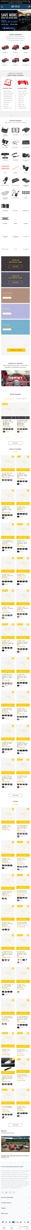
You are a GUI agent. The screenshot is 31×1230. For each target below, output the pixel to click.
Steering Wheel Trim (8, 96)
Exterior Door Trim (22, 93)
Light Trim (20, 102)
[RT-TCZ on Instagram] (10, 1191)
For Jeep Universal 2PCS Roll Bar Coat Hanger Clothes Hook (22, 891)
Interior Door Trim (7, 98)
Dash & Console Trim (8, 95)
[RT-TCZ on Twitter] (6, 1191)
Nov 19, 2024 (4, 1153)
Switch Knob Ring (7, 100)
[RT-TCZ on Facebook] (2, 1191)
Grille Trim (21, 98)
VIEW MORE (15, 451)
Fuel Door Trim (22, 95)
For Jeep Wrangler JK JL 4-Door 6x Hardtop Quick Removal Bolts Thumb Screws (7, 1017)
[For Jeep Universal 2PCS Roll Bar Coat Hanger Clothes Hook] (23, 879)
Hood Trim (21, 96)
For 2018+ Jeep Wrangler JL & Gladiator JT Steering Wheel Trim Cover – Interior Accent (8, 575)
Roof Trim (6, 104)
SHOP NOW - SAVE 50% (16, 349)
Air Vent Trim (6, 102)
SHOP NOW (15, 265)
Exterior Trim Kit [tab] (21, 398)
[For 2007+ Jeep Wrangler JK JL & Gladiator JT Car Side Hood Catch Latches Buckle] (23, 846)
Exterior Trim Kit (22, 91)
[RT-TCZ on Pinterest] (13, 1191)
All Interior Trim (7, 108)
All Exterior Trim (22, 108)
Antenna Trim (21, 106)
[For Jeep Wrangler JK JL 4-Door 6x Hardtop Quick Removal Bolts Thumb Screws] (8, 1004)
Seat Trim (6, 106)
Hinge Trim (21, 100)
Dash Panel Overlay (8, 93)
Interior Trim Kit (7, 91)
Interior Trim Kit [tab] (9, 398)
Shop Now (7, 297)
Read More (4, 1158)
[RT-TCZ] (8, 83)
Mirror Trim (21, 104)
